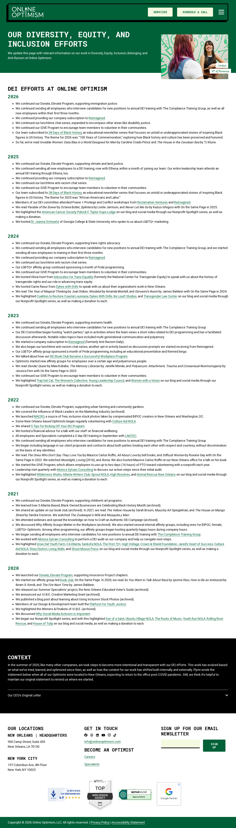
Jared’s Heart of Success (195, 544)
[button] (221, 12)
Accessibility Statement (128, 822)
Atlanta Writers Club (76, 474)
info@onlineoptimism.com (102, 741)
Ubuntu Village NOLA (140, 618)
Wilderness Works (49, 474)
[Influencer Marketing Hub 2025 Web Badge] (100, 794)
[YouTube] (103, 735)
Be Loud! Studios (125, 296)
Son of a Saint (115, 618)
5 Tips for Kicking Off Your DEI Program (57, 426)
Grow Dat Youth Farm (51, 544)
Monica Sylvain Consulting (75, 469)
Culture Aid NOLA (124, 421)
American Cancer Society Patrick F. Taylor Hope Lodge (79, 212)
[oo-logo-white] (27, 12)
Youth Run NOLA (194, 618)
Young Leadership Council (106, 380)
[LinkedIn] (97, 735)
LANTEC (130, 436)
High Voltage (130, 544)
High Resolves (120, 474)
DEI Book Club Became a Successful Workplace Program (89, 356)
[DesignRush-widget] (65, 794)
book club (66, 580)
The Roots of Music (168, 618)
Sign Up (214, 745)
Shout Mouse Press (85, 549)
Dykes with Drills (67, 286)
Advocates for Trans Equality (73, 277)
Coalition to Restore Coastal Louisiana (62, 296)
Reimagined (97, 118)
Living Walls (57, 549)
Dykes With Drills (100, 296)
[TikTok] (115, 735)
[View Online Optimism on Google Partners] (169, 805)
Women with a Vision (145, 380)
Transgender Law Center (160, 296)
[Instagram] (109, 735)
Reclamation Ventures (152, 202)
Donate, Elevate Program (56, 575)
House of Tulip (43, 623)
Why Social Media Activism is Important (63, 614)
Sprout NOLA (100, 474)
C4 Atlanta (74, 544)
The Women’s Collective (70, 380)
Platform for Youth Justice (108, 604)
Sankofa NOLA (91, 544)
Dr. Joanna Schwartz (45, 221)
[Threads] (91, 735)
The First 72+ (112, 544)
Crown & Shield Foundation (158, 544)
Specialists (92, 764)
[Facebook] (85, 735)
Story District (38, 549)
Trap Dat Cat (45, 380)
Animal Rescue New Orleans (156, 474)
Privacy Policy (100, 822)
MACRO (39, 416)
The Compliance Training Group (179, 534)
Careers (89, 757)
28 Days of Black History (65, 132)
